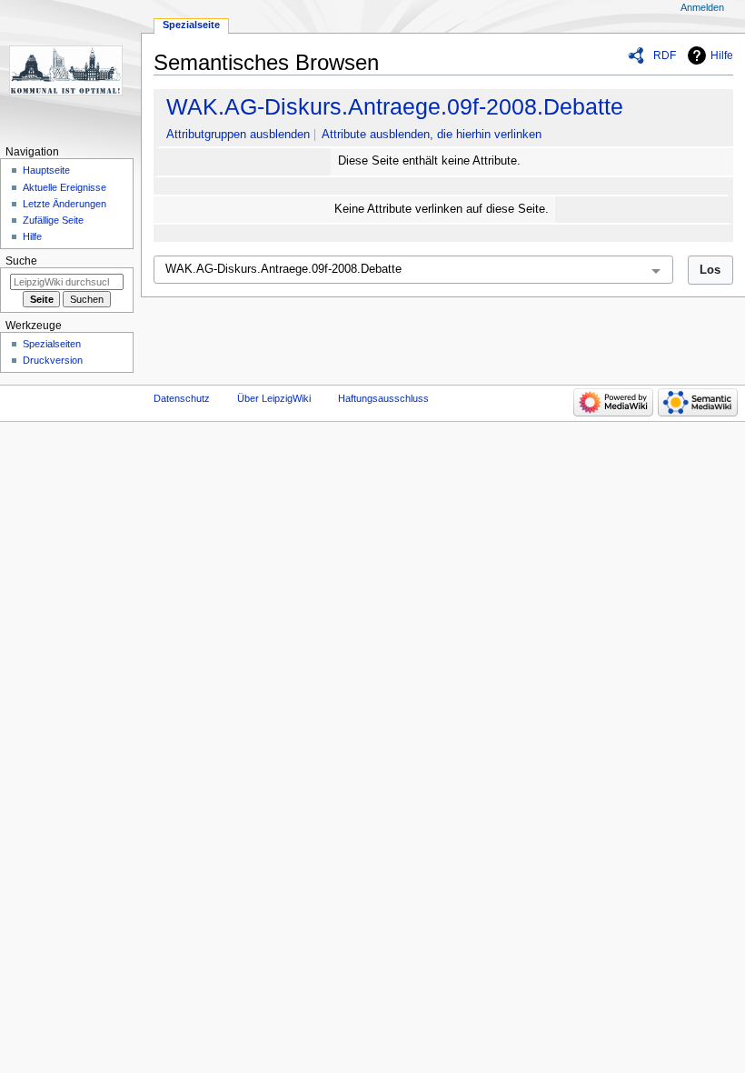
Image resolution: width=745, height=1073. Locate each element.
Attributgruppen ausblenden (238, 134)
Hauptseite (46, 170)
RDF (664, 55)
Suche (21, 261)
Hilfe (721, 55)
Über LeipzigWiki (274, 398)
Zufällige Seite (53, 220)
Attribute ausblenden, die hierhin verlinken (431, 134)
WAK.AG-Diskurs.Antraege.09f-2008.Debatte (394, 106)
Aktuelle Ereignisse (64, 187)
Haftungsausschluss (383, 398)
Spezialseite (191, 24)
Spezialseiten (52, 343)
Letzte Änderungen (64, 203)
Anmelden (702, 7)
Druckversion (53, 360)
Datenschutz (182, 398)
